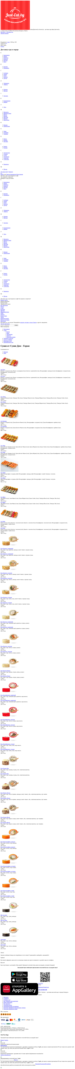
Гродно (5, 78)
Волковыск (6, 68)
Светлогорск (7, 152)
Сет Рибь (3, 521)
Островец (6, 132)
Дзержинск (6, 83)
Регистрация (20, 174)
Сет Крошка (4, 421)
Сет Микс (3, 497)
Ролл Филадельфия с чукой (7, 890)
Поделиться (4, 1045)
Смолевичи (6, 156)
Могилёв (6, 117)
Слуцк (5, 155)
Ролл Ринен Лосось (5, 793)
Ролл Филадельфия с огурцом (8, 866)
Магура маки (4, 915)
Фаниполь (6, 164)
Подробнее (48, 1064)
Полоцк (5, 140)
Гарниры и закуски (8, 338)
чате (8, 42)
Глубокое (6, 73)
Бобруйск (6, 57)
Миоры (5, 116)
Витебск (6, 66)
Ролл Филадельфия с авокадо (8, 841)
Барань (5, 56)
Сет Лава (3, 445)
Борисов (6, 59)
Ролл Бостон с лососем (6, 646)
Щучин (5, 169)
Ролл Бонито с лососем (6, 573)
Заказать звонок (4, 33)
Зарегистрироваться (11, 174)
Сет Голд (3, 369)
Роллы (8, 331)
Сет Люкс (3, 472)
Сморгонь (6, 158)
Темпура (8, 335)
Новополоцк (7, 126)
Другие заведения (5, 323)
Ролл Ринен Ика (5, 768)
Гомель (5, 74)
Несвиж (5, 125)
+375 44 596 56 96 (42, 989)
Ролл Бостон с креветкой (7, 621)
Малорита (6, 112)
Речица (5, 146)
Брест (5, 61)
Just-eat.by (40, 983)
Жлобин (6, 89)
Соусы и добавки (8, 339)
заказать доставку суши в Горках (28, 322)
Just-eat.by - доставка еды (7, 32)
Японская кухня (8, 341)
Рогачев (5, 147)
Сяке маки (3, 939)
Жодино (6, 91)
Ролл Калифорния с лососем (8, 719)
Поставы (6, 141)
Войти (2, 174)
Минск (5, 114)
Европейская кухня (8, 342)
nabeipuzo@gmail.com (43, 987)
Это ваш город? (4, 171)
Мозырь (5, 118)
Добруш (6, 84)
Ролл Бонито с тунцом (6, 597)
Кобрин (5, 102)
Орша (5, 131)
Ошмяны (6, 134)
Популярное (7, 329)
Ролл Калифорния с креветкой (8, 695)
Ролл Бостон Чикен (5, 670)
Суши (5, 330)
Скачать (6, 1040)
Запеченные (9, 334)
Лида (5, 107)
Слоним (6, 154)
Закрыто (11, 171)
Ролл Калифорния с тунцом (7, 744)
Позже (2, 1040)
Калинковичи (7, 100)
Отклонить (42, 1064)
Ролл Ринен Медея (5, 817)
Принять (37, 1064)
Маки (7, 333)
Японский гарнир (10, 337)
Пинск (5, 139)
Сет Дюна (3, 396)
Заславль (6, 95)
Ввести (16, 1059)
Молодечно (6, 120)
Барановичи (7, 55)
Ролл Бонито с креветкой (7, 548)
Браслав (5, 60)
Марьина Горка (7, 113)
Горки (5, 75)
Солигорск (6, 159)
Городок (6, 77)
